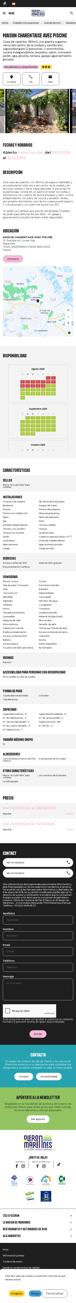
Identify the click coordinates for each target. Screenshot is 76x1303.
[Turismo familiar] (46, 1180)
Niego (35, 1293)
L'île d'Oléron (11, 1215)
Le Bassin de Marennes (16, 1222)
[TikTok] (59, 1164)
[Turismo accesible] (5, 3)
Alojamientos (12, 1236)
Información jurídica (13, 1255)
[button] (3, 109)
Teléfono (9, 961)
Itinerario (13, 258)
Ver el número (15, 862)
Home (5, 22)
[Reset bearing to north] (68, 323)
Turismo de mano (12, 1261)
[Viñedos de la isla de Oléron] (62, 1180)
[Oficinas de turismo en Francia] (14, 1180)
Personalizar (55, 1293)
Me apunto (38, 1119)
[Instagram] (23, 1166)
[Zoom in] (68, 310)
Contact (24, 1076)
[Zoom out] (68, 316)
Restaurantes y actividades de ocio (25, 1229)
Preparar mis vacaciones (26, 22)
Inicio (5, 1249)
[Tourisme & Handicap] (46, 1196)
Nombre (8, 929)
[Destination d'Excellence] (30, 1180)
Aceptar (16, 1293)
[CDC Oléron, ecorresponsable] (30, 1196)
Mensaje (8, 976)
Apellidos (9, 913)
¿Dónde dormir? (52, 22)
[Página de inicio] (38, 13)
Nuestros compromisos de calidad (21, 1267)
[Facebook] (17, 1166)
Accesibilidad (48, 1076)
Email (6, 945)
